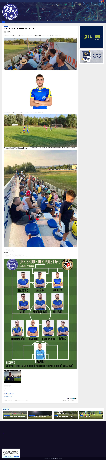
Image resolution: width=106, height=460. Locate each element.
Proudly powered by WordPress (48, 458)
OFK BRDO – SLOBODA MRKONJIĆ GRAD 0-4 (14, 416)
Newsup (56, 458)
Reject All (11, 456)
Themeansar (60, 458)
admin (9, 31)
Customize (5, 456)
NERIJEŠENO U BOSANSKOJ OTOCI (8, 393)
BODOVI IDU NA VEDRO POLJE (8, 396)
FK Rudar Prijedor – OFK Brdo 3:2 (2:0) (38, 416)
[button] (81, 36)
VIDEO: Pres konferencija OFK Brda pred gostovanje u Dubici (16, 400)
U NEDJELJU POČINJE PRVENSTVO (68, 400)
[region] (11, 453)
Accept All (16, 456)
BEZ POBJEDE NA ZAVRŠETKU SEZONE (63, 416)
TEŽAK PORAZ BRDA (85, 416)
